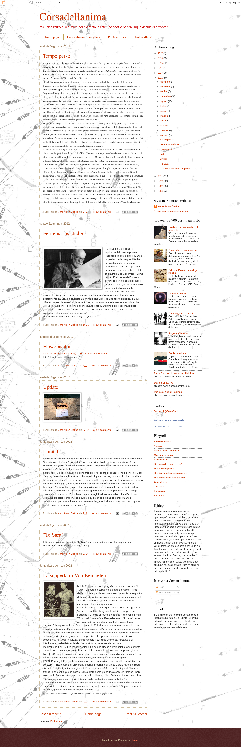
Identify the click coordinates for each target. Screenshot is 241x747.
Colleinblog (159, 486)
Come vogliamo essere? (180, 313)
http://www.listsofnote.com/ (168, 464)
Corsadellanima (72, 16)
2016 (160, 58)
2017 (160, 53)
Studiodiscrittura (162, 441)
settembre (165, 96)
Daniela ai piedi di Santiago (168, 392)
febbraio (164, 130)
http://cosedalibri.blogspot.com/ (170, 477)
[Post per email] (117, 212)
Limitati (51, 451)
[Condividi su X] (130, 212)
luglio (163, 106)
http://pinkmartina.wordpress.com (171, 473)
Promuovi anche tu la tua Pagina (168, 426)
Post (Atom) (56, 721)
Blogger (134, 740)
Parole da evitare (177, 353)
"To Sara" (53, 534)
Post (161, 587)
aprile (163, 120)
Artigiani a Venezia (178, 333)
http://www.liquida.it (164, 468)
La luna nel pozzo (177, 293)
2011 (160, 176)
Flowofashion (57, 346)
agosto (164, 101)
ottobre (164, 91)
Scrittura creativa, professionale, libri (169, 420)
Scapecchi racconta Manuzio (183, 250)
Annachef (159, 495)
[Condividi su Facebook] (133, 212)
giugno (164, 111)
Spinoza (158, 446)
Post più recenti (50, 714)
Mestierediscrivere (163, 455)
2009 (160, 186)
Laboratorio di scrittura (84, 36)
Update (50, 386)
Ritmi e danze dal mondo (166, 450)
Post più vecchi (136, 714)
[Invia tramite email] (123, 212)
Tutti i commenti (166, 592)
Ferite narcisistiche (63, 233)
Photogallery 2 (143, 36)
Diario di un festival (164, 382)
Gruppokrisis (160, 482)
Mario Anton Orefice (168, 206)
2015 (160, 63)
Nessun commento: (102, 212)
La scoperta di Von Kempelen (74, 575)
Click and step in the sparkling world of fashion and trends (75, 353)
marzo (163, 125)
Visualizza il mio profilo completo (171, 211)
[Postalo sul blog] (126, 212)
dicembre (165, 81)
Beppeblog (159, 491)
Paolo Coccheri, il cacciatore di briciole (174, 373)
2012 (160, 77)
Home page (52, 36)
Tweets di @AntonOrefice (167, 411)
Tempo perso (56, 55)
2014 (160, 68)
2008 (160, 191)
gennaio (164, 135)
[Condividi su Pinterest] (136, 212)
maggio (164, 116)
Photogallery (117, 36)
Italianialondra (161, 459)
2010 (160, 181)
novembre (165, 86)
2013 (160, 72)
